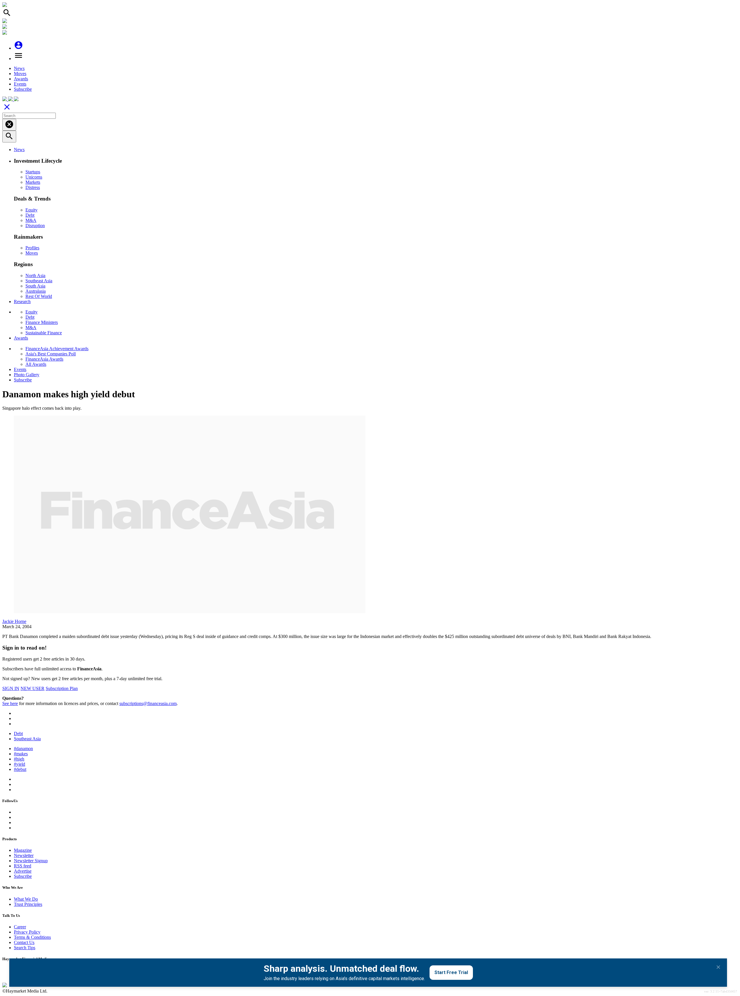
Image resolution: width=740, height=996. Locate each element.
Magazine (23, 850)
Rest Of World (38, 296)
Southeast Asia (38, 280)
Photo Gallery (26, 374)
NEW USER (33, 688)
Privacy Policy (27, 932)
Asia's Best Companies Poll (50, 353)
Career (20, 926)
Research (22, 301)
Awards (21, 78)
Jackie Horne (14, 621)
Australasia (35, 291)
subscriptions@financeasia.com (148, 703)
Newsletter (24, 855)
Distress (32, 187)
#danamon (23, 748)
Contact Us (24, 942)
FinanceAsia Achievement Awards (56, 348)
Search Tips (24, 947)
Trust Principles (28, 904)
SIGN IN (10, 688)
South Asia (35, 285)
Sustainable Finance (43, 332)
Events (20, 83)
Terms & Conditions (32, 937)
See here (10, 703)
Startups (32, 171)
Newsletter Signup (31, 860)
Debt (29, 215)
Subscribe (23, 89)
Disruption (35, 225)
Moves (20, 73)
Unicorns (33, 177)
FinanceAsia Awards (44, 359)
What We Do (26, 899)
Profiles (32, 247)
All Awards (35, 364)
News (19, 68)
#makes (21, 753)
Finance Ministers (41, 322)
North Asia (35, 275)
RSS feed (22, 865)
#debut (20, 769)
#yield (19, 764)
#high (19, 758)
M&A (30, 220)
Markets (32, 182)
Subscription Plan (62, 688)
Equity (31, 209)
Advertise (23, 871)
